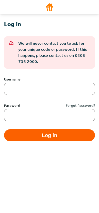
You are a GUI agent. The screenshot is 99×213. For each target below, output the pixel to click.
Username (12, 79)
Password (12, 105)
